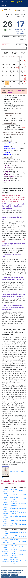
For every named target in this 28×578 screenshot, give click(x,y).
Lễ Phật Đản (14, 516)
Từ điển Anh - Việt (17, 570)
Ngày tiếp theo (20, 44)
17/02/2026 (22, 490)
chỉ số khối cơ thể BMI (19, 577)
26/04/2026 (22, 512)
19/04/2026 (22, 508)
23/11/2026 (22, 554)
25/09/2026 (22, 541)
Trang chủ (4, 2)
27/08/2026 (22, 536)
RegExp (10, 572)
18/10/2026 (22, 546)
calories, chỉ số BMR (7, 577)
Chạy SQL (4, 572)
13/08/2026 (22, 524)
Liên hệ (3, 5)
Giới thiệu (4, 570)
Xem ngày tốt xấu (17, 2)
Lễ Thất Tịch (14, 532)
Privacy (10, 570)
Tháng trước (6, 53)
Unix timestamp (6, 574)
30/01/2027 (22, 560)
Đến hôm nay (5, 44)
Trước (24, 48)
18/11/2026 (22, 550)
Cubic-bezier (17, 572)
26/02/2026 (22, 498)
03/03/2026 (22, 503)
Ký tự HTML (14, 574)
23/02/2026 (22, 494)
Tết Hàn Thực (14, 508)
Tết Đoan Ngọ (14, 520)
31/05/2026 (22, 516)
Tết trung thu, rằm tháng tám (14, 541)
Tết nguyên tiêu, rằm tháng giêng (14, 503)
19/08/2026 (22, 532)
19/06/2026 (22, 520)
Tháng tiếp (22, 52)
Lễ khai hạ (14, 494)
